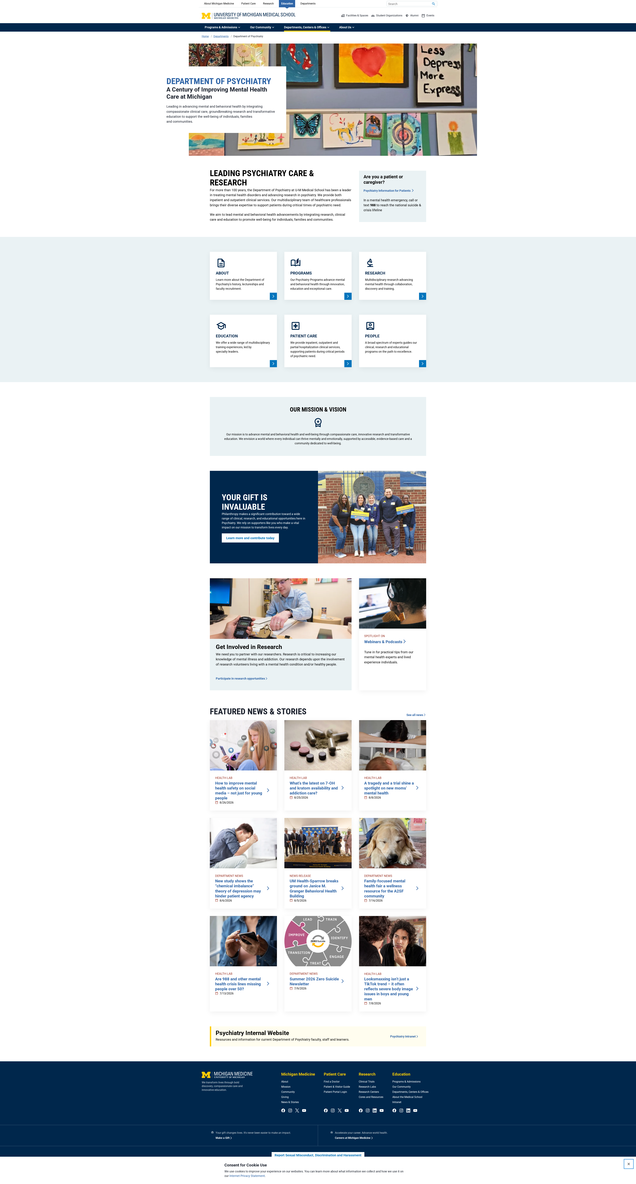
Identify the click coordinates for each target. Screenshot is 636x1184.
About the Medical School (407, 1097)
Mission (286, 1086)
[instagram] (290, 1111)
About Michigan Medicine (219, 3)
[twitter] (297, 1111)
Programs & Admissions (406, 1081)
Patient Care (248, 3)
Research (268, 3)
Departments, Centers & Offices (410, 1091)
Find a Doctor (332, 1081)
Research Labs (367, 1086)
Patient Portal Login (335, 1091)
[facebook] (283, 1111)
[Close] (628, 1164)
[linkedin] (375, 1111)
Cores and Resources (371, 1097)
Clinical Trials (366, 1081)
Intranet (396, 1102)
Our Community (401, 1086)
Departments (308, 3)
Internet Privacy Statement (247, 1176)
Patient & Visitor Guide (337, 1086)
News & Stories (290, 1102)
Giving (285, 1097)
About (284, 1081)
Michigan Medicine (298, 1074)
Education (287, 3)
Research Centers (369, 1091)
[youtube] (304, 1111)
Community (288, 1091)
